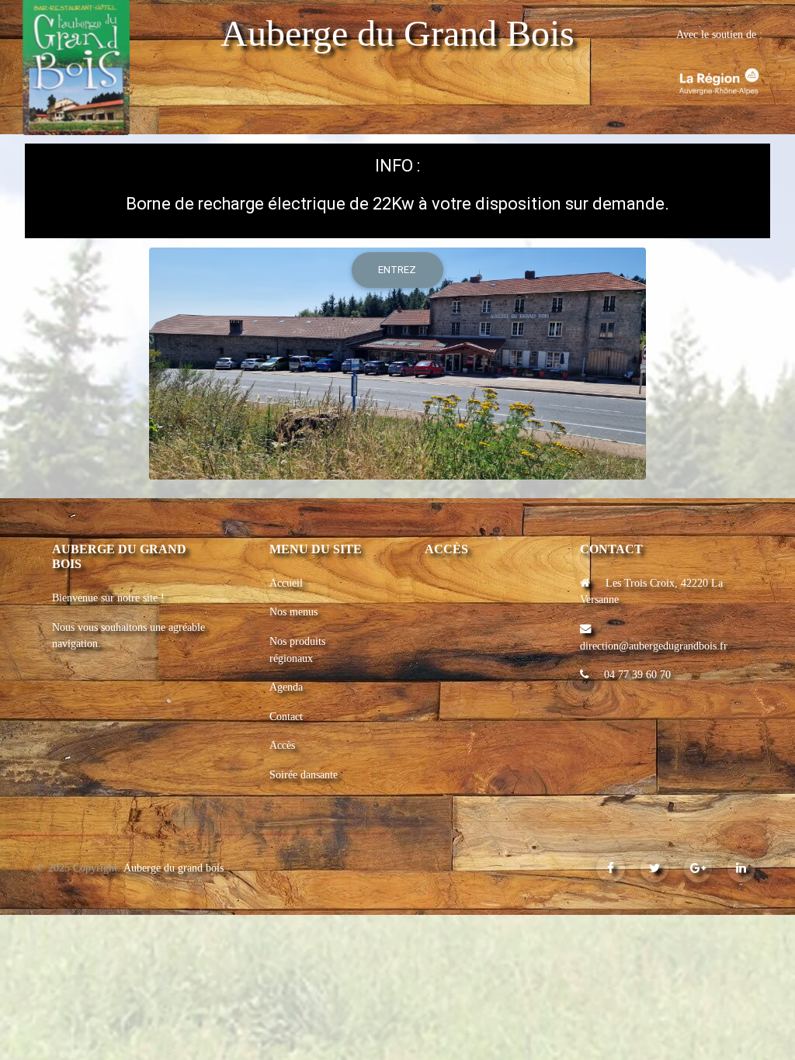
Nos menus (293, 611)
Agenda (286, 687)
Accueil (286, 583)
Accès (282, 745)
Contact (286, 716)
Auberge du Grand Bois (397, 33)
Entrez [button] (397, 269)
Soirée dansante (303, 774)
